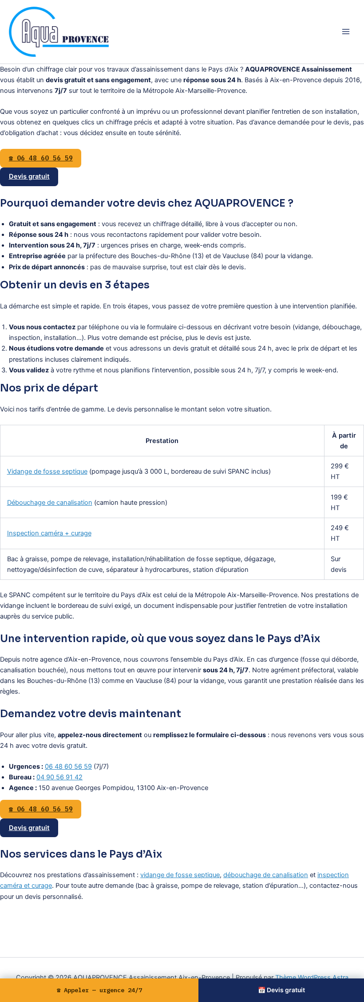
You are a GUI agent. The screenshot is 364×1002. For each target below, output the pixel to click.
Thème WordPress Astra (311, 978)
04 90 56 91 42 (59, 777)
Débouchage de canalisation (49, 503)
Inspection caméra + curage (49, 533)
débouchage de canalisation (265, 875)
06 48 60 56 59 (68, 766)
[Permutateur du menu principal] (345, 31)
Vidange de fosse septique (47, 471)
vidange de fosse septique (180, 875)
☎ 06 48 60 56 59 (41, 158)
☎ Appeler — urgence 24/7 (99, 990)
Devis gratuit (29, 176)
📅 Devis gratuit (281, 990)
